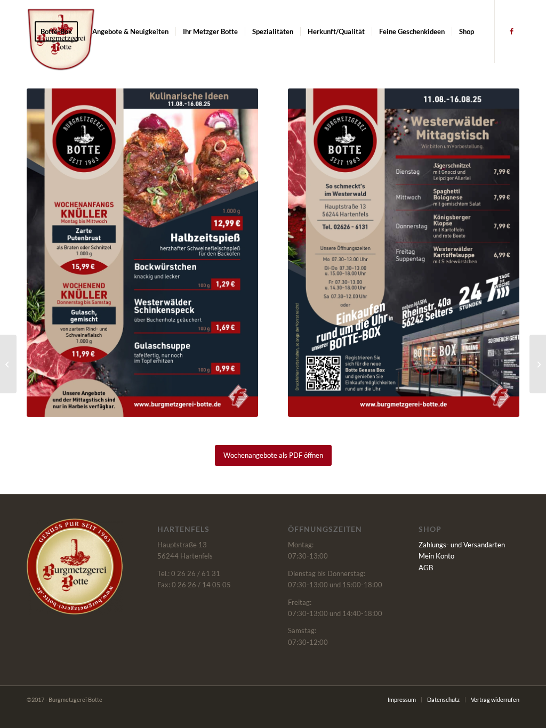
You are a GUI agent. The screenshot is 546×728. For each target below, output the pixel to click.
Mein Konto (436, 556)
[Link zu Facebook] (511, 31)
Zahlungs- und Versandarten (462, 544)
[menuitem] (60, 31)
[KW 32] (8, 364)
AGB (426, 567)
